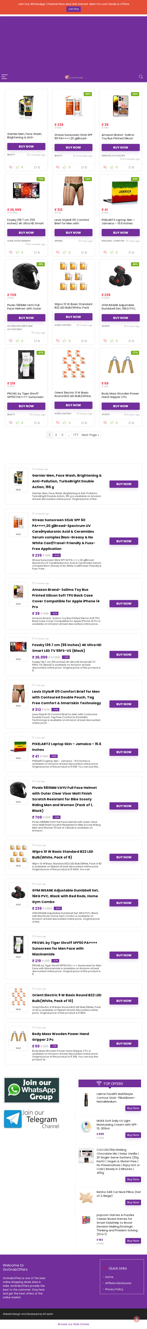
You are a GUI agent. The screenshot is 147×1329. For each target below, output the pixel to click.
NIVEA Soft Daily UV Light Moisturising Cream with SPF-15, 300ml (117, 1124)
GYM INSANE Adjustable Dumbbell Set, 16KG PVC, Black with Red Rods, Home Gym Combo (119, 310)
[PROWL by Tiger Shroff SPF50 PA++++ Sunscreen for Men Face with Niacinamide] (26, 364)
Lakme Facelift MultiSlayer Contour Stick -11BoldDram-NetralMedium (116, 1098)
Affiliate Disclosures (118, 1283)
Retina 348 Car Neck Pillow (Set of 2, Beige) (119, 1194)
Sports (106, 326)
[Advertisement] (73, 43)
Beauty (11, 154)
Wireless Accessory (113, 155)
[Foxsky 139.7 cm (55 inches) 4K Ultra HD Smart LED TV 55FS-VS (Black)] (26, 191)
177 (76, 435)
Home (109, 1277)
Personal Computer (113, 240)
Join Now (73, 9)
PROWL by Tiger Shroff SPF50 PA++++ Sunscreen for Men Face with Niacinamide (25, 398)
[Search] (141, 77)
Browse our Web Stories (73, 1324)
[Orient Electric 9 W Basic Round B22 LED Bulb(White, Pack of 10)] (73, 364)
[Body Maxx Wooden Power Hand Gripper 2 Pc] (121, 364)
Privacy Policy (114, 1289)
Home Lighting (63, 325)
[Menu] (4, 77)
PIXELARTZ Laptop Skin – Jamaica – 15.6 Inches (118, 221)
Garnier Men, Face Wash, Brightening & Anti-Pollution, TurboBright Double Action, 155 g (24, 139)
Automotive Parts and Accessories (20, 327)
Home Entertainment (19, 240)
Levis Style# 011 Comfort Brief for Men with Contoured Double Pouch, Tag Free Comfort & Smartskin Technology (66, 697)
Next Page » (90, 435)
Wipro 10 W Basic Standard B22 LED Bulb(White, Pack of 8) (73, 307)
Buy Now (26, 146)
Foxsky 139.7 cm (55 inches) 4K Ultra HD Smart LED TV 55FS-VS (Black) (25, 223)
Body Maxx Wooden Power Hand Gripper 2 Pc (120, 395)
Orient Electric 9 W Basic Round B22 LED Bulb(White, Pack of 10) (73, 395)
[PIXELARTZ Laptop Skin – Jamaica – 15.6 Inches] (121, 191)
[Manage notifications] (137, 1319)
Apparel (59, 240)
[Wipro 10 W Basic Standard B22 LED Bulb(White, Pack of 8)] (73, 276)
